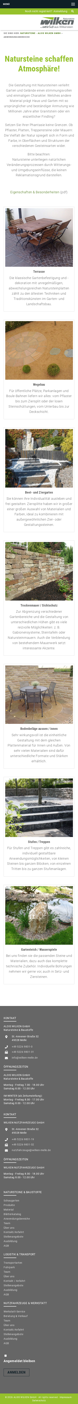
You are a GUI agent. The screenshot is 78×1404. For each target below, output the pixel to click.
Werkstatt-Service (14, 1311)
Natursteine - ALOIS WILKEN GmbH (40, 33)
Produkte (9, 1205)
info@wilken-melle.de (25, 1057)
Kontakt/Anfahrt (14, 1232)
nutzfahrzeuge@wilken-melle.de (31, 1150)
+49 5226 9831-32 (23, 1144)
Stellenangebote (13, 1236)
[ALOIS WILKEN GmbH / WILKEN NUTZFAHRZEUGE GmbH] (57, 28)
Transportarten (13, 1262)
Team (7, 1223)
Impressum (66, 1397)
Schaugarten (11, 1200)
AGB (6, 1245)
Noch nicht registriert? (38, 11)
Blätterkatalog (12, 1214)
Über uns (9, 1227)
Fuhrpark (9, 1267)
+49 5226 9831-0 (22, 1046)
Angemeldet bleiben (19, 1361)
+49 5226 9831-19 (23, 1139)
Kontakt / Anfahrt (14, 1280)
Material (9, 1209)
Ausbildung (10, 1241)
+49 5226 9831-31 (23, 1051)
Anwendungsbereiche (17, 1218)
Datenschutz (39, 1400)
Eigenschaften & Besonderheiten (34, 192)
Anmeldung (60, 11)
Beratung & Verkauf (16, 1316)
